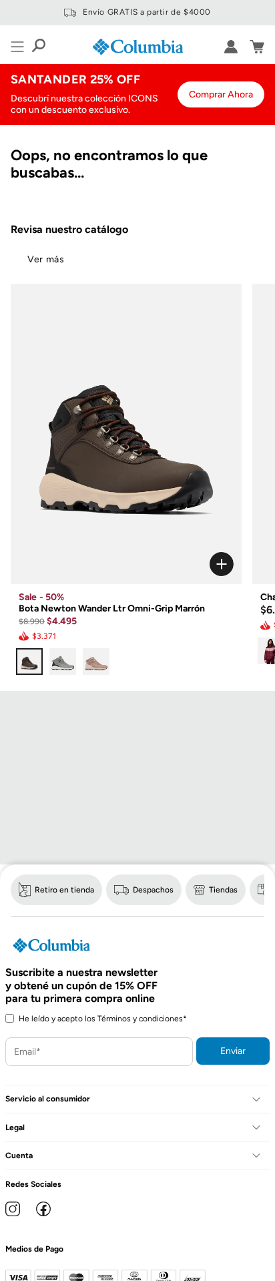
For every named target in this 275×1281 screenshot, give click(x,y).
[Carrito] (257, 46)
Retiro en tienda (64, 889)
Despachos (153, 889)
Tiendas (223, 889)
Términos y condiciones (140, 1018)
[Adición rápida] (126, 564)
